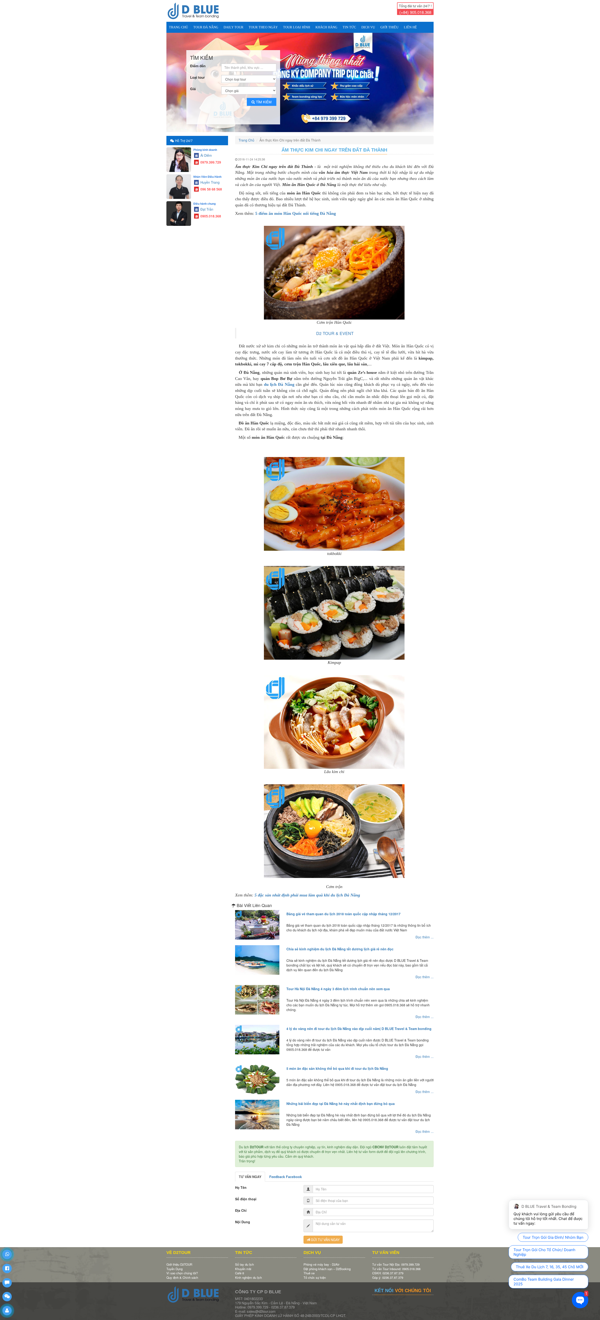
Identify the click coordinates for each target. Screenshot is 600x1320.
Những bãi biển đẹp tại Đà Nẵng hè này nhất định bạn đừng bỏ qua (340, 1099)
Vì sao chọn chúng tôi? (182, 1269)
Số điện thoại (245, 1195)
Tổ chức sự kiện (315, 1273)
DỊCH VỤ (368, 27)
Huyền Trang (209, 178)
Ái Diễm (205, 151)
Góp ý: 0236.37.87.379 (387, 1273)
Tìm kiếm (264, 97)
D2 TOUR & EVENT (335, 329)
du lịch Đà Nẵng (279, 380)
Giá (193, 84)
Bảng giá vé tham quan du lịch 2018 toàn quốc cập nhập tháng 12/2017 (343, 909)
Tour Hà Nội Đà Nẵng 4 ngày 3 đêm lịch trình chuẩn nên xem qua (338, 984)
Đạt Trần (206, 205)
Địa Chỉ (241, 1206)
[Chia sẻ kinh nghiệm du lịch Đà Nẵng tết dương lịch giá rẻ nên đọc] (257, 956)
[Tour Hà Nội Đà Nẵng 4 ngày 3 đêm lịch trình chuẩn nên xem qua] (257, 996)
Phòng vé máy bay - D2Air (321, 1260)
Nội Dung (242, 1218)
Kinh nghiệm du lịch (248, 1273)
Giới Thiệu (389, 27)
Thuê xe (309, 1269)
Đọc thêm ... (425, 933)
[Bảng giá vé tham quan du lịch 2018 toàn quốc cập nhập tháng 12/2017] (257, 921)
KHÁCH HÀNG (326, 27)
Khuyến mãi (243, 1265)
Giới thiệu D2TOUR (179, 1260)
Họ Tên (241, 1183)
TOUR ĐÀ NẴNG (205, 27)
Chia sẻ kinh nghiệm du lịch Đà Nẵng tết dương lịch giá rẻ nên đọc (340, 945)
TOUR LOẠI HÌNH (296, 27)
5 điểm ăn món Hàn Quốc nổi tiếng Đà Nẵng (295, 209)
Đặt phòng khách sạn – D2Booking (327, 1265)
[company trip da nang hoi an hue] (300, 80)
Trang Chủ (178, 27)
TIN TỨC (349, 27)
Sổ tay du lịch (244, 1260)
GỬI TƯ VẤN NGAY (325, 1235)
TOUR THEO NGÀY (263, 27)
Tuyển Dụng (174, 1265)
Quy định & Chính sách (182, 1273)
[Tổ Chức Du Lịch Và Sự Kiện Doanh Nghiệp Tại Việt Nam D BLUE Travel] (197, 11)
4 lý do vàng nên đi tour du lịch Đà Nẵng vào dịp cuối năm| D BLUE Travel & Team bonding (358, 1024)
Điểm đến (198, 61)
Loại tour (197, 73)
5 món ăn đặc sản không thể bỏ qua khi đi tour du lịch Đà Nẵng (337, 1064)
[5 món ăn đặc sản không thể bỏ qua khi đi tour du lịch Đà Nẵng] (257, 1075)
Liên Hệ (410, 27)
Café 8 (239, 1269)
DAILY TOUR (233, 27)
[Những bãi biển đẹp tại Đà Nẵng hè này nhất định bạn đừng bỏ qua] (257, 1110)
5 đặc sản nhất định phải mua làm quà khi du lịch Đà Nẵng (307, 891)
